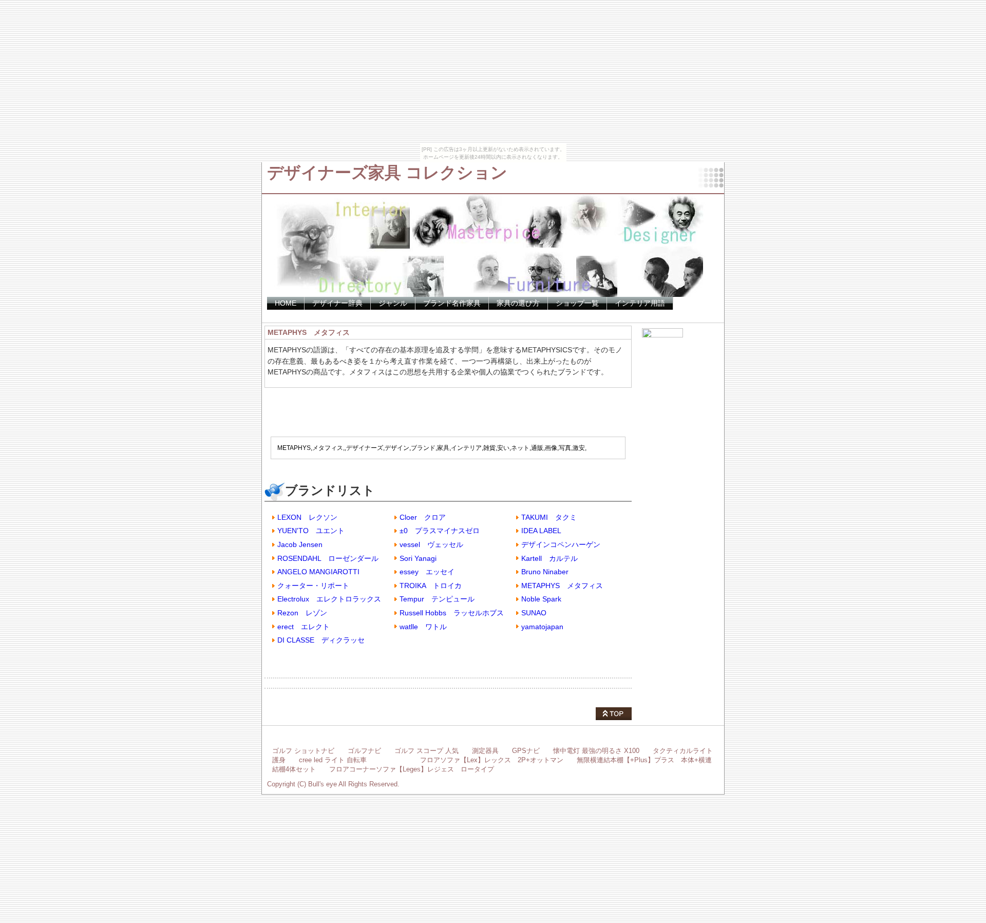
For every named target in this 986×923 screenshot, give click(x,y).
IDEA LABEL (541, 530)
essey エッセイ (427, 572)
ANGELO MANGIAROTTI (318, 572)
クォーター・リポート (313, 585)
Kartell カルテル (549, 558)
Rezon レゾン (302, 613)
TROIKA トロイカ (431, 585)
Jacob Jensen (300, 544)
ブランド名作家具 (452, 303)
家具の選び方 (518, 303)
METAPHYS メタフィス (562, 585)
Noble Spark (541, 599)
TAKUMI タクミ (549, 517)
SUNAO (533, 613)
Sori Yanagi (418, 558)
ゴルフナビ (364, 751)
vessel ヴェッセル (431, 544)
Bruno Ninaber (544, 572)
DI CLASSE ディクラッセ (321, 640)
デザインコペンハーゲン (560, 544)
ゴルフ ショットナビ (303, 751)
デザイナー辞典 (337, 303)
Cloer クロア (423, 517)
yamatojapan (542, 627)
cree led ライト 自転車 (333, 760)
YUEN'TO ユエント (311, 530)
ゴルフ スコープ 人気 (426, 751)
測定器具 (485, 751)
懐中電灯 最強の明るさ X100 (596, 751)
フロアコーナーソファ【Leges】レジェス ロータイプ (411, 769)
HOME (285, 303)
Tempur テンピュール (437, 599)
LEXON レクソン (307, 517)
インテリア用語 (640, 303)
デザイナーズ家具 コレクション (387, 172)
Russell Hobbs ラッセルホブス (452, 613)
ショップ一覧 (577, 303)
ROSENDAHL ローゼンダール (327, 558)
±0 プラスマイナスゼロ (440, 530)
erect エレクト (303, 627)
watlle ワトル (423, 627)
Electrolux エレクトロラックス (329, 599)
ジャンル (392, 303)
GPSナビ (526, 751)
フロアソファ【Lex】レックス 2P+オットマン (491, 760)
